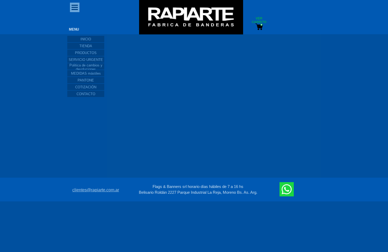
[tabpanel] (198, 189)
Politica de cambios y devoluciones (85, 67)
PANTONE (86, 80)
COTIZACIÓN (85, 87)
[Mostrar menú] (74, 7)
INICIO (86, 39)
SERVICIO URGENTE (86, 60)
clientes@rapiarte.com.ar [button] (95, 190)
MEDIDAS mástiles (86, 73)
